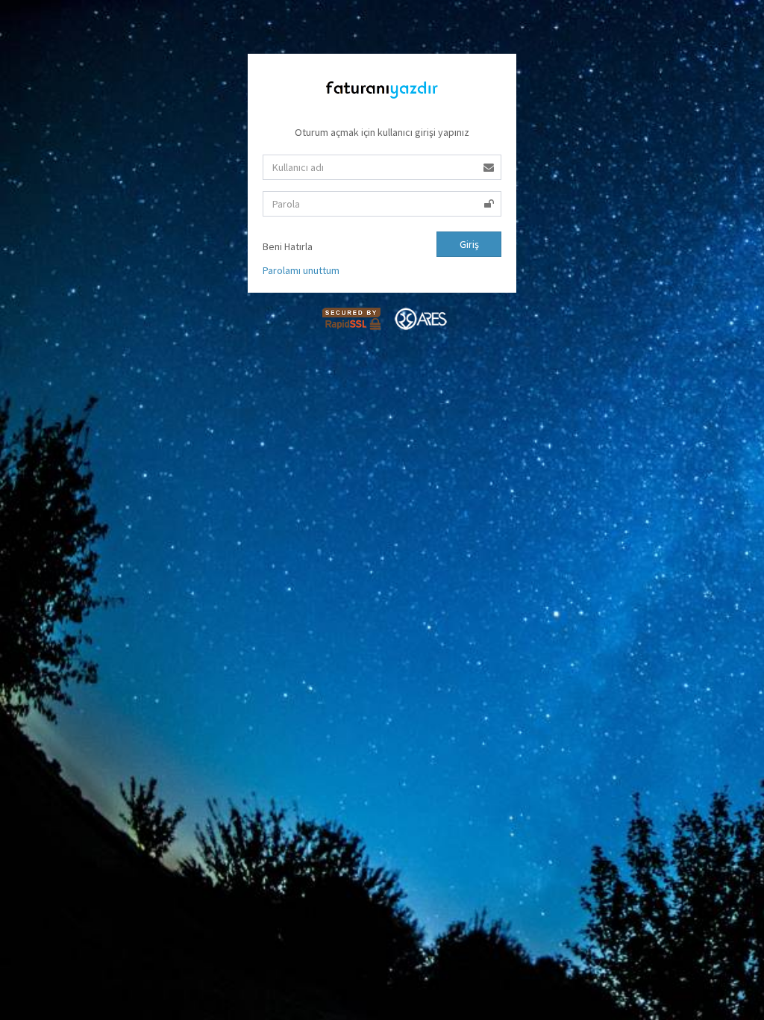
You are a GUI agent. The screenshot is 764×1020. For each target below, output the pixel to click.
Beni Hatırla (291, 246)
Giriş (469, 244)
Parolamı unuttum (301, 270)
